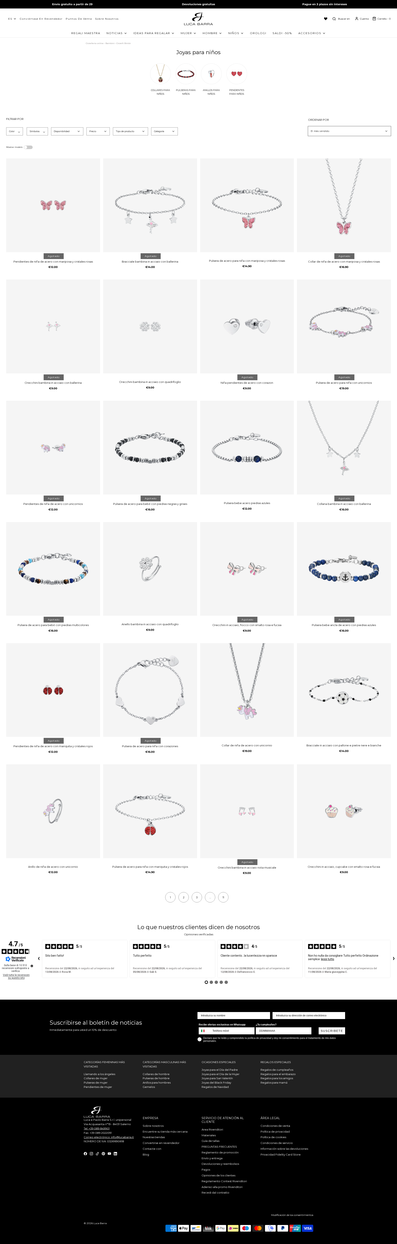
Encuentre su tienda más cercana (165, 1131)
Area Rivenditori (212, 1129)
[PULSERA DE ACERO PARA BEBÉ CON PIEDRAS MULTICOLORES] (53, 569)
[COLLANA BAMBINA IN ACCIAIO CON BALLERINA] (344, 448)
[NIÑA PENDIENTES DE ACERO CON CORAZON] (247, 326)
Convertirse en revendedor (161, 1143)
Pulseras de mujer (96, 1082)
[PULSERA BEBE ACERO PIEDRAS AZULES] (247, 448)
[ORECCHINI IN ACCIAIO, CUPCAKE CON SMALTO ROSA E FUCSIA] (344, 811)
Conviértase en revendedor (41, 18)
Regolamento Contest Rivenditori (224, 1181)
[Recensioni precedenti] (39, 959)
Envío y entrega (212, 1158)
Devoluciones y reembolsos (220, 1163)
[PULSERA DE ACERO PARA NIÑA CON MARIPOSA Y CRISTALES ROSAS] (247, 205)
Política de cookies (273, 1137)
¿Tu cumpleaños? (266, 1024)
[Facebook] (85, 1153)
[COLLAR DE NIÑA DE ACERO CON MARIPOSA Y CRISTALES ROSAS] (344, 205)
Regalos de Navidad (215, 1087)
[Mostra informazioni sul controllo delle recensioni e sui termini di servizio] (31, 966)
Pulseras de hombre (156, 1078)
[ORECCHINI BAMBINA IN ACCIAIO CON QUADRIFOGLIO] (150, 326)
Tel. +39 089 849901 (97, 1128)
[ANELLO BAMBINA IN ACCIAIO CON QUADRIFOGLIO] (150, 569)
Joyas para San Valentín (217, 1078)
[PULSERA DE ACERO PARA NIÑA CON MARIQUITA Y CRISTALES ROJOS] (150, 811)
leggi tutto (327, 959)
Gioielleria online (95, 43)
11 (223, 897)
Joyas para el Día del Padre (220, 1069)
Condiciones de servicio (277, 1143)
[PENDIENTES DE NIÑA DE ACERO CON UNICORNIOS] (53, 448)
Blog (146, 1154)
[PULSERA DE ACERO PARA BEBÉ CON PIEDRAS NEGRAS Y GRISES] (150, 448)
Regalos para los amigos (277, 1078)
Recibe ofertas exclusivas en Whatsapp (222, 1024)
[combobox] (204, 1031)
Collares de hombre (156, 1074)
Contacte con (152, 1148)
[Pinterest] (103, 1153)
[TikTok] (97, 1153)
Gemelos (149, 1087)
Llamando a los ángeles (99, 1074)
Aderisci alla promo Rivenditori (222, 1187)
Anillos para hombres (157, 1082)
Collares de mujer (96, 1078)
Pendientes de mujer (98, 1087)
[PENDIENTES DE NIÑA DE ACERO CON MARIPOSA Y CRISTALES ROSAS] (53, 205)
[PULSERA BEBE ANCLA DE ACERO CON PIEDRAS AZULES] (344, 569)
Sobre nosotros (107, 18)
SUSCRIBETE (332, 1030)
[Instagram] (91, 1153)
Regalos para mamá (274, 1082)
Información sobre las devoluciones (284, 1148)
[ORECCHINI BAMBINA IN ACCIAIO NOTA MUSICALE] (247, 811)
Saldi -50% (282, 33)
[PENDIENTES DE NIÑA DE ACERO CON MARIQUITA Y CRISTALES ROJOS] (53, 690)
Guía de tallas (210, 1140)
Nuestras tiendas (154, 1137)
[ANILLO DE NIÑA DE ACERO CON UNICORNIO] (53, 811)
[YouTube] (109, 1153)
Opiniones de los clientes (218, 1175)
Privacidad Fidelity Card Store (281, 1154)
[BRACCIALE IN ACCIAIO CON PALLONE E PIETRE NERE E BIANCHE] (344, 690)
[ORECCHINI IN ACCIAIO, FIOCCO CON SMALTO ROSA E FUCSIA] (247, 569)
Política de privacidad (275, 1131)
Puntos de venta (79, 18)
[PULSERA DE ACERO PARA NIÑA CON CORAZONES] (150, 690)
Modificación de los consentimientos (292, 1215)
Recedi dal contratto (215, 1192)
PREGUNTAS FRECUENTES (219, 1146)
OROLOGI (258, 33)
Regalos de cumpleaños (277, 1069)
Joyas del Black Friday (216, 1082)
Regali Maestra (85, 33)
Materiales (209, 1135)
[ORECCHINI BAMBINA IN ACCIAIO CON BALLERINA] (53, 326)
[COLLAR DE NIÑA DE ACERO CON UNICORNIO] (247, 690)
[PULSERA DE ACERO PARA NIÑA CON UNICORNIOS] (344, 326)
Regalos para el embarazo (278, 1074)
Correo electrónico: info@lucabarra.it (109, 1137)
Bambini (110, 43)
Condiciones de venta (275, 1125)
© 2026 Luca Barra (95, 1223)
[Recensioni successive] (394, 959)
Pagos (206, 1169)
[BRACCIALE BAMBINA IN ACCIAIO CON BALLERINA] (150, 205)
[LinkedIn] (115, 1153)
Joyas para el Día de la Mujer (220, 1074)
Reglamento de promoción (220, 1152)
